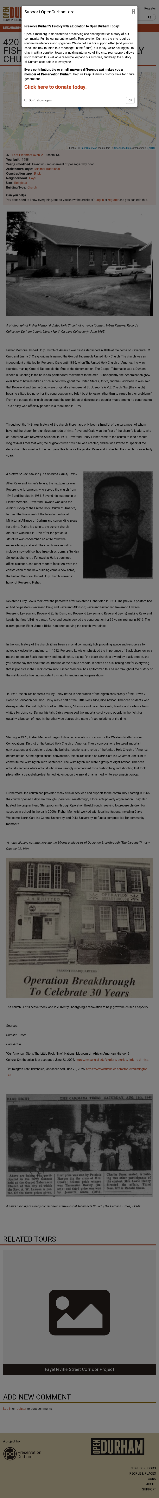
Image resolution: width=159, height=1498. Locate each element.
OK (130, 100)
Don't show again (40, 100)
